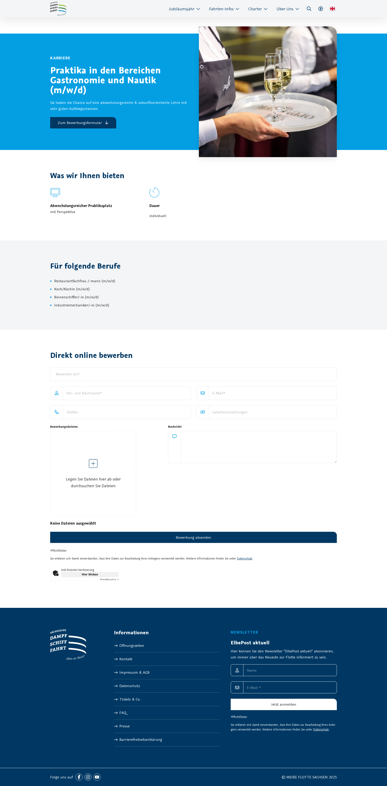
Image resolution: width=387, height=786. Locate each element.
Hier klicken (90, 574)
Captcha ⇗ (109, 579)
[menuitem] (184, 8)
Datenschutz (244, 558)
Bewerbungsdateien (64, 427)
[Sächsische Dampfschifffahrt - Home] (58, 9)
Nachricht (175, 427)
